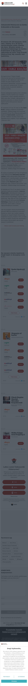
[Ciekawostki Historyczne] (9, 3)
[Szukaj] (23, 3)
